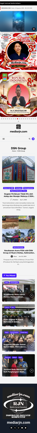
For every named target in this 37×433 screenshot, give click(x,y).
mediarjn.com (18, 131)
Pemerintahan (14, 282)
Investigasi (19, 188)
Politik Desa (24, 332)
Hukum (7, 307)
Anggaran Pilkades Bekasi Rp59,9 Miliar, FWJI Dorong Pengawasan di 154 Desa (15, 346)
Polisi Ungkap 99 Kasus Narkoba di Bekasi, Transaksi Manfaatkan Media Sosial (13, 323)
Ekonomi (7, 357)
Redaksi (15, 199)
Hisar (15, 256)
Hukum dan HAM (8, 188)
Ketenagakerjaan (28, 188)
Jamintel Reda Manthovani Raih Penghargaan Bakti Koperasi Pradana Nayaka (15, 371)
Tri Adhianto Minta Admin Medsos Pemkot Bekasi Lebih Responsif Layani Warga (14, 298)
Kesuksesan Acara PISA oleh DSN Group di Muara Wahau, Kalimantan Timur (18, 252)
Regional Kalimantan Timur (18, 191)
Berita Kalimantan (18, 247)
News (6, 282)
